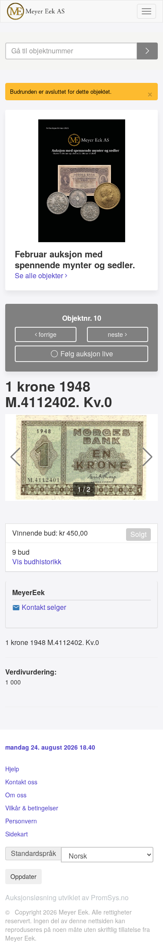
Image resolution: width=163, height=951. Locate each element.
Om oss (16, 794)
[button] (15, 457)
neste (116, 334)
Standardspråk (33, 853)
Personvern (21, 820)
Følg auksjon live (86, 354)
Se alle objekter (40, 275)
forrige (47, 334)
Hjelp (12, 768)
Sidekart (16, 833)
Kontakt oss (21, 781)
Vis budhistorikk (36, 561)
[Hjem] (35, 11)
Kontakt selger (43, 607)
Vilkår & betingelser (31, 807)
